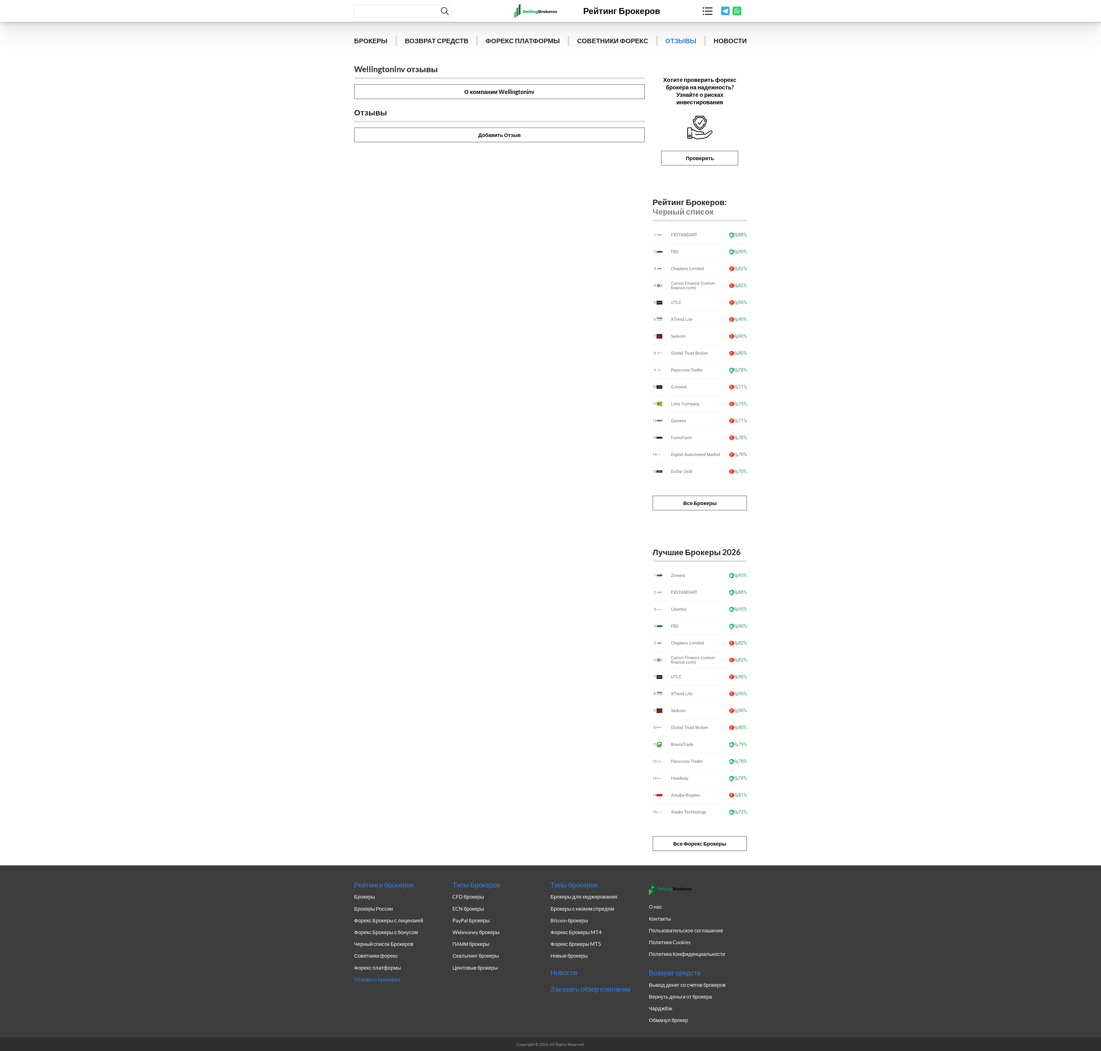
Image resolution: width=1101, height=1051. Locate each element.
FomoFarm (681, 437)
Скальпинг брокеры (475, 955)
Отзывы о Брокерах (377, 979)
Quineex (678, 420)
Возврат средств (436, 41)
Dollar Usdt (681, 471)
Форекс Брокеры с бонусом (386, 932)
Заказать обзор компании (590, 989)
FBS (674, 251)
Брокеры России (373, 908)
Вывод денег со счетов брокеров (687, 985)
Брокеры (371, 41)
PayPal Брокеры (471, 920)
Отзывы (680, 41)
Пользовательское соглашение (686, 930)
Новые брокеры (569, 955)
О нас (655, 906)
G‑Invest (679, 387)
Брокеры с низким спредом (582, 908)
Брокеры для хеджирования (583, 896)
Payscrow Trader (687, 370)
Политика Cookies (670, 942)
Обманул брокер (668, 1020)
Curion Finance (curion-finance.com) (693, 285)
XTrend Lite (681, 319)
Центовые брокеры (475, 967)
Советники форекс (612, 41)
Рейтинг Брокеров (621, 10)
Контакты (660, 919)
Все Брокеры (700, 503)
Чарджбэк (660, 1008)
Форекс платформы (522, 41)
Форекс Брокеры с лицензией (388, 920)
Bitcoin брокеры (569, 920)
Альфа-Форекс (685, 795)
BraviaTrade (682, 744)
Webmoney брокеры (475, 932)
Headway (679, 778)
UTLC (676, 302)
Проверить (700, 158)
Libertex (678, 609)
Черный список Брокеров (383, 944)
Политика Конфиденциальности (687, 954)
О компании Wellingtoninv (499, 91)
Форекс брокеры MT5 (575, 944)
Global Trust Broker (689, 353)
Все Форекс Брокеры (699, 843)
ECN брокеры (468, 908)
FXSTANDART (684, 234)
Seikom (678, 336)
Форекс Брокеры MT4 (576, 932)
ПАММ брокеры (470, 944)
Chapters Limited (687, 268)
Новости (730, 41)
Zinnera (678, 575)
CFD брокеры (468, 896)
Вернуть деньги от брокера (680, 996)
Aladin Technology (688, 812)
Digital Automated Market (695, 454)
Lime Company (685, 403)
